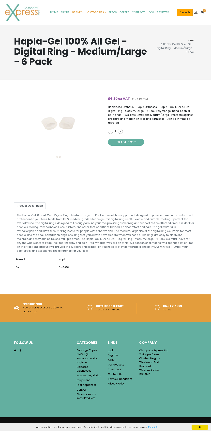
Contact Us (115, 374)
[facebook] (20, 350)
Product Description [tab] (30, 206)
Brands (77, 12)
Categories (95, 12)
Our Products (116, 364)
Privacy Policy (116, 383)
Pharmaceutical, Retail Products (87, 396)
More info (153, 427)
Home (54, 12)
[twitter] (15, 350)
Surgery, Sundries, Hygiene (87, 360)
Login (111, 350)
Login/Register (158, 12)
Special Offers (119, 12)
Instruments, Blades (89, 375)
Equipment (83, 380)
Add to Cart (128, 142)
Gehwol (81, 389)
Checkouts (114, 369)
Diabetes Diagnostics (84, 368)
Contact (138, 12)
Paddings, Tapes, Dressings (87, 352)
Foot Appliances (86, 385)
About (65, 12)
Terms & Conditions (120, 379)
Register (113, 355)
